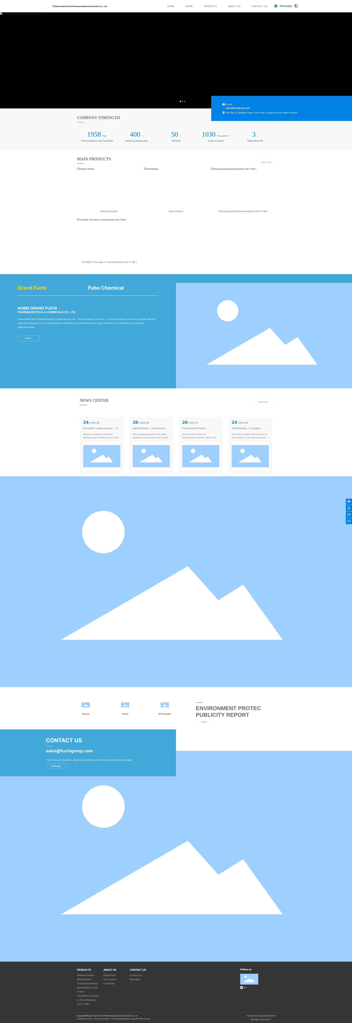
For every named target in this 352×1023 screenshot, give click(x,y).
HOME (170, 6)
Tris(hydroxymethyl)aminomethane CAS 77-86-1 (243, 211)
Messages (135, 979)
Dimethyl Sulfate (109, 211)
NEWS (189, 6)
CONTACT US (259, 6)
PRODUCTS (210, 6)
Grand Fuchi (109, 975)
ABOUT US (234, 6)
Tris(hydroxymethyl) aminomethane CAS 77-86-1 (87, 987)
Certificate (109, 983)
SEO (274, 1015)
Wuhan (269, 1015)
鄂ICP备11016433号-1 (261, 1019)
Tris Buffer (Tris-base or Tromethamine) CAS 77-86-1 (109, 262)
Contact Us (136, 975)
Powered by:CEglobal (256, 1015)
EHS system (109, 979)
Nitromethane (176, 211)
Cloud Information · (102, 1019)
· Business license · (85, 1019)
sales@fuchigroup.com (238, 108)
